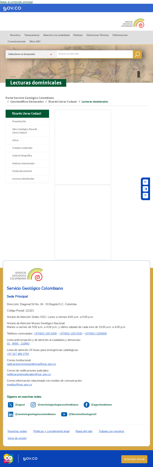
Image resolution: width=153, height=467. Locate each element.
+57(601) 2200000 (96, 333)
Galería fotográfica (22, 155)
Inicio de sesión (17, 438)
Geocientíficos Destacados (27, 101)
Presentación (19, 121)
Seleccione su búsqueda (21, 54)
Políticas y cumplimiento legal (51, 431)
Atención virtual (134, 459)
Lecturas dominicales (36, 83)
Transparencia (31, 35)
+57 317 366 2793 (18, 353)
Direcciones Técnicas (98, 35)
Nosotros (15, 35)
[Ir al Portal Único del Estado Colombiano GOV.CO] (30, 458)
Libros (15, 140)
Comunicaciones (17, 41)
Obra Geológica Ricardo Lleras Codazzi (24, 131)
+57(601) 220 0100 (70, 333)
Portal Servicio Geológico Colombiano (30, 97)
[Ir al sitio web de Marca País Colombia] (8, 458)
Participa (78, 35)
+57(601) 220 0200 (45, 333)
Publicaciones (120, 35)
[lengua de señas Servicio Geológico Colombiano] (145, 195)
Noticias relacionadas (23, 163)
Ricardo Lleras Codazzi (63, 101)
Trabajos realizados (22, 148)
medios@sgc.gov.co (19, 384)
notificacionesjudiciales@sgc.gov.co (29, 374)
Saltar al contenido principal (16, 2)
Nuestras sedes (17, 431)
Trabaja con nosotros (111, 431)
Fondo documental (22, 171)
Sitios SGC (35, 41)
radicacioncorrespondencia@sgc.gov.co (31, 364)
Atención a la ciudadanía (56, 35)
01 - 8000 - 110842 (18, 343)
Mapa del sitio (84, 431)
